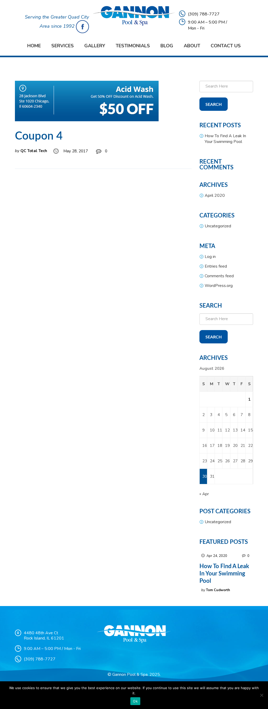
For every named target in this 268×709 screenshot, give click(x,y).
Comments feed (219, 276)
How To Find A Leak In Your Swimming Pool (225, 139)
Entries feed (216, 266)
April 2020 (215, 195)
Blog (166, 46)
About (192, 46)
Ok (135, 701)
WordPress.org (219, 286)
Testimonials (133, 46)
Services (62, 46)
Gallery (94, 46)
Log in (210, 257)
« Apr (204, 494)
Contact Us (226, 46)
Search (213, 104)
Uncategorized (218, 226)
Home (34, 46)
